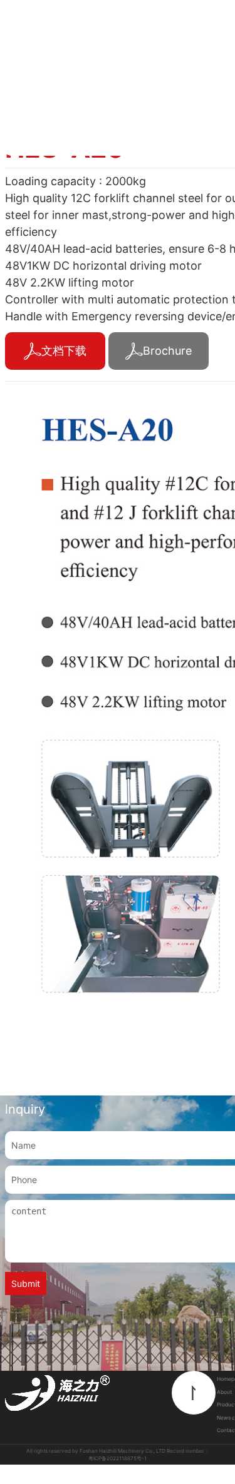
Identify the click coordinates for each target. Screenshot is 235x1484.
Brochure (167, 350)
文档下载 (63, 350)
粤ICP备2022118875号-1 (117, 1458)
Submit (25, 1283)
